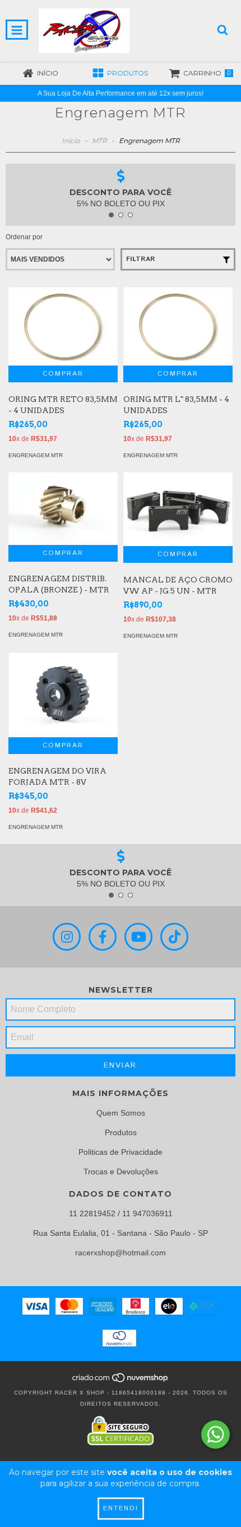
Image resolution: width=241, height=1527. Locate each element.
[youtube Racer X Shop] (138, 937)
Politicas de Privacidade (120, 1151)
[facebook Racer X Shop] (103, 937)
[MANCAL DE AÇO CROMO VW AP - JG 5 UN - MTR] (178, 509)
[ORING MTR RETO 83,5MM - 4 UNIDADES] (63, 326)
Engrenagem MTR (35, 455)
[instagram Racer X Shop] (67, 937)
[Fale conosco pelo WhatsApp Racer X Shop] (215, 1434)
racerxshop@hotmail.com (120, 1252)
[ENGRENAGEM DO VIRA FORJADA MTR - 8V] (63, 695)
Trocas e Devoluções (121, 1171)
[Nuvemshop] (121, 1381)
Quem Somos (120, 1112)
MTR (99, 140)
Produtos (121, 1132)
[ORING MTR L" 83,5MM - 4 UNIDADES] (178, 326)
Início (71, 140)
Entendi (120, 1508)
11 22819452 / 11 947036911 (121, 1213)
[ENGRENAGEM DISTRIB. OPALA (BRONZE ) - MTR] (63, 508)
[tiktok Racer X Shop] (174, 937)
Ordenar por (24, 237)
